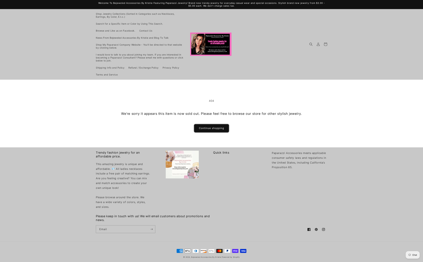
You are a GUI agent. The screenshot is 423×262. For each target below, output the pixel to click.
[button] (311, 44)
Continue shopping (211, 128)
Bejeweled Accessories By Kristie (206, 257)
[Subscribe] (151, 229)
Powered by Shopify (231, 257)
